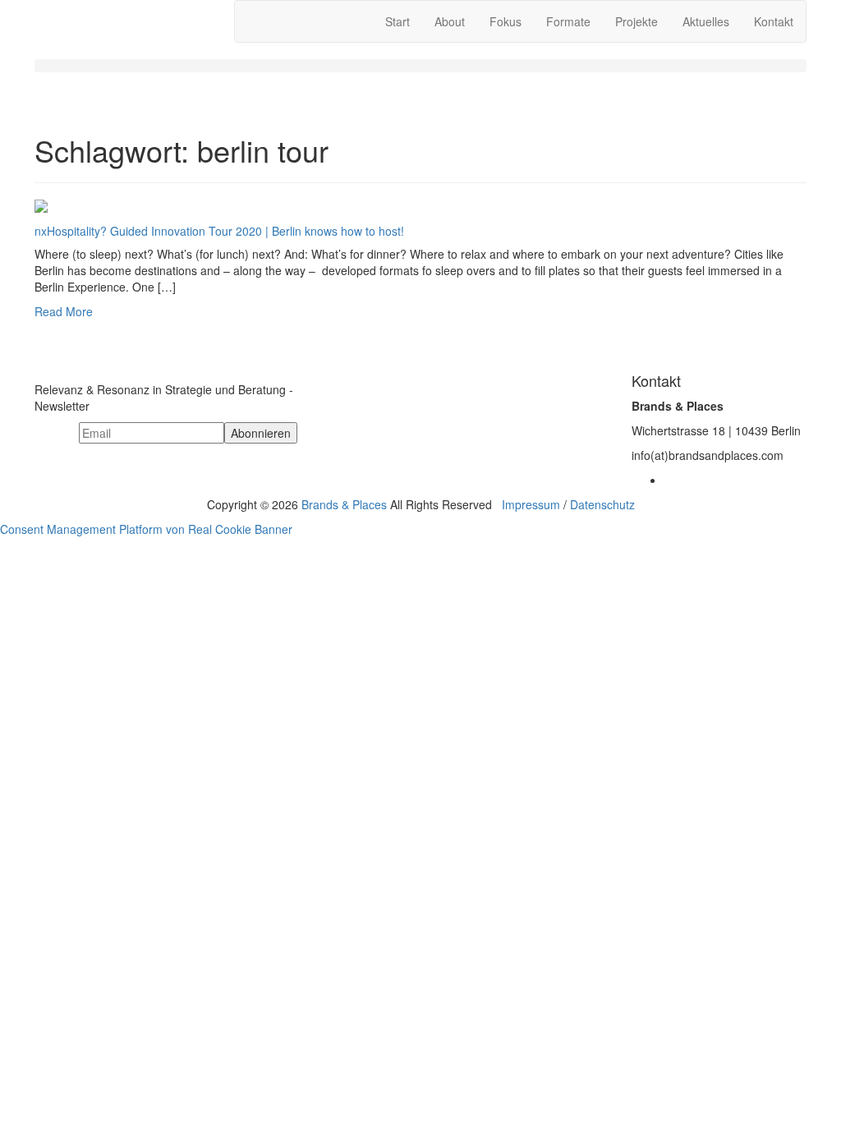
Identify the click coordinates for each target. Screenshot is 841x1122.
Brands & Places (344, 504)
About (449, 21)
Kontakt (773, 21)
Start (397, 21)
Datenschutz (602, 504)
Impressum (531, 504)
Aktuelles (705, 21)
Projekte (636, 21)
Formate (568, 21)
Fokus (505, 21)
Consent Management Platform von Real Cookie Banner (146, 529)
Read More (63, 311)
